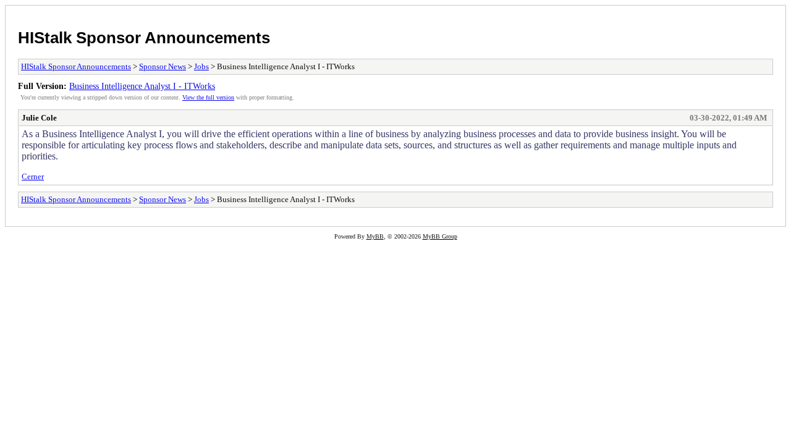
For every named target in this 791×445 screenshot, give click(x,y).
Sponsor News (162, 66)
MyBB (375, 236)
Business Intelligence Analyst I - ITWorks (142, 86)
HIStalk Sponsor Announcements (144, 37)
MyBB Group (440, 236)
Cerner (33, 176)
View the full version (208, 97)
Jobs (201, 66)
